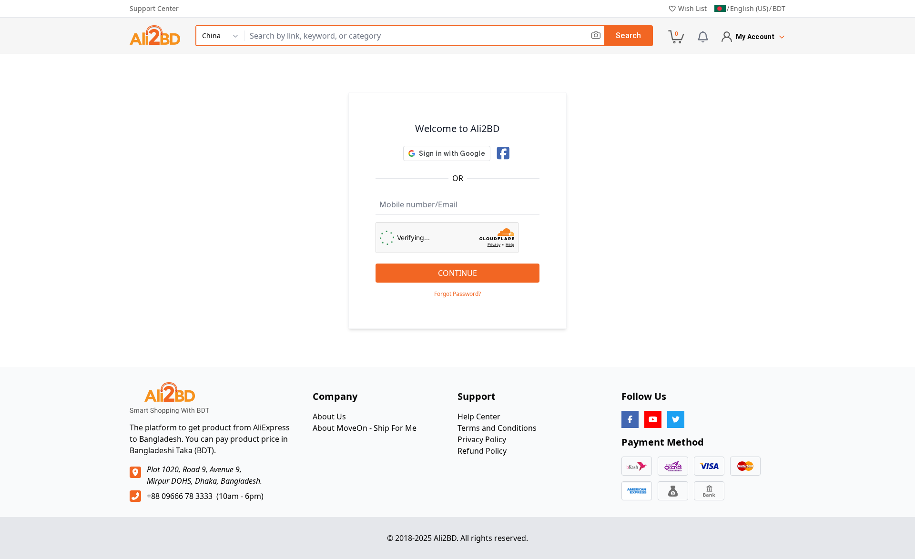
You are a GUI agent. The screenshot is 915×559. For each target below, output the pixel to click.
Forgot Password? (457, 294)
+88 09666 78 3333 (180, 496)
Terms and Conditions (497, 428)
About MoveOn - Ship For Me (365, 428)
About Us (329, 416)
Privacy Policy (482, 439)
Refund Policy (482, 451)
